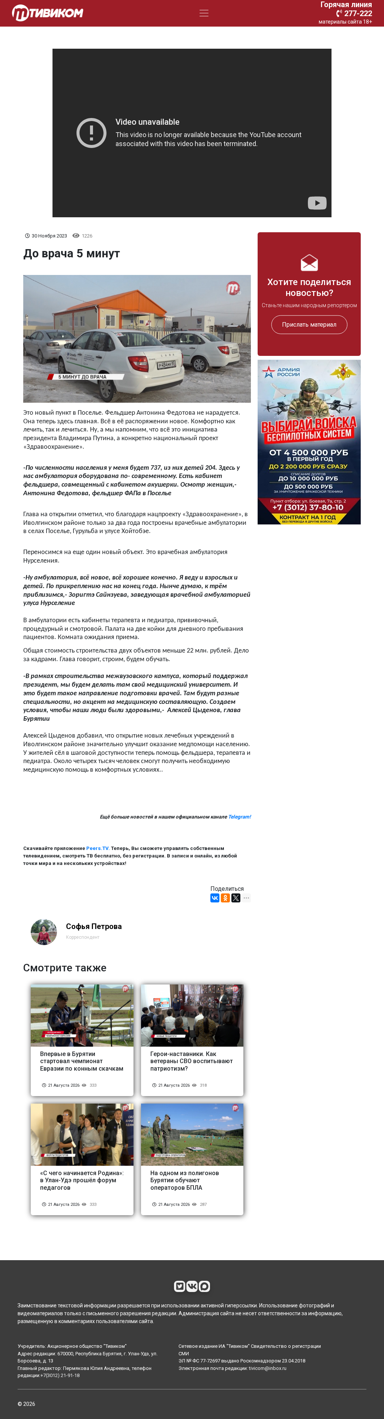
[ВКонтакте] (214, 897)
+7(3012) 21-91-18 (60, 1375)
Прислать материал (309, 324)
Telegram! (239, 817)
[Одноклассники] (225, 897)
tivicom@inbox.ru (267, 1368)
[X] (235, 897)
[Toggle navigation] (204, 13)
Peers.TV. (98, 848)
